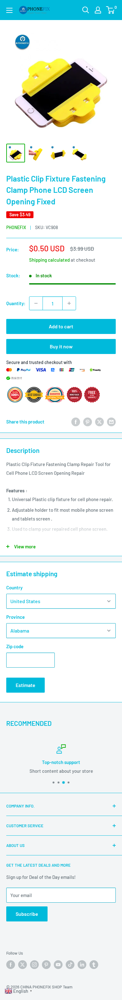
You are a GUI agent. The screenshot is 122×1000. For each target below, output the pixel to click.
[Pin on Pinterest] (87, 421)
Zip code (14, 646)
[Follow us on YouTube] (58, 964)
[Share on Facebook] (75, 421)
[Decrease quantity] (36, 303)
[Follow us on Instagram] (34, 964)
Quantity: (15, 303)
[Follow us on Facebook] (10, 964)
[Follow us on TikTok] (70, 964)
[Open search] (85, 10)
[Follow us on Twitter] (22, 964)
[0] (110, 10)
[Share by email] (111, 421)
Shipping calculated (49, 260)
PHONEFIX (16, 227)
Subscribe (27, 914)
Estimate (25, 685)
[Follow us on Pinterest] (46, 964)
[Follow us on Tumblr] (93, 964)
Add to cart (61, 326)
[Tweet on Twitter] (99, 421)
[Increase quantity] (69, 303)
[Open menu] (9, 10)
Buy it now (61, 346)
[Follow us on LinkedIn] (82, 964)
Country (14, 587)
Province (15, 617)
